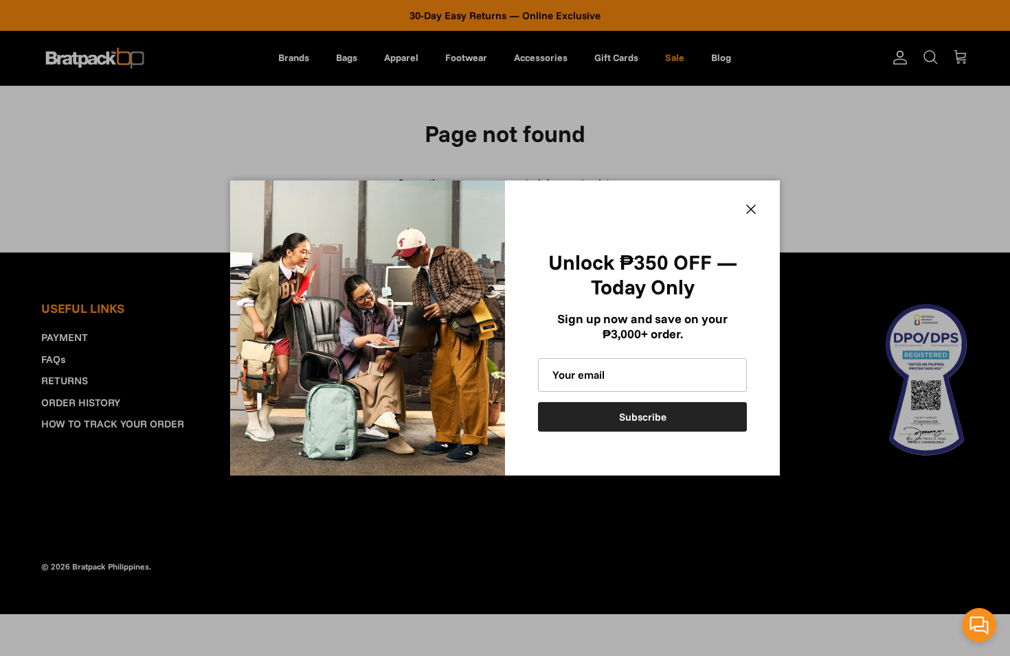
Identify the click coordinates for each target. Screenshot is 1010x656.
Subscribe (642, 416)
